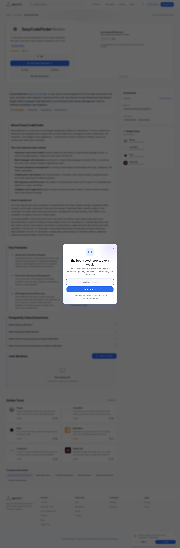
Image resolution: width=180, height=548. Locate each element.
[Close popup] (113, 248)
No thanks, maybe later (90, 299)
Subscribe (88, 289)
